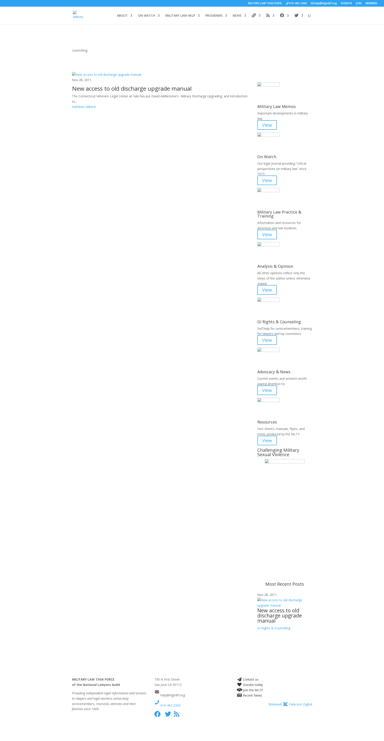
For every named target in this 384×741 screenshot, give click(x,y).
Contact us (250, 679)
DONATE (346, 3)
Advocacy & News (273, 371)
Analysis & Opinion (275, 266)
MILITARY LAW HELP (180, 16)
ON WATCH (146, 16)
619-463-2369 (170, 705)
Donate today (252, 685)
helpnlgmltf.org (325, 3)
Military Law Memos (276, 106)
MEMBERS (371, 3)
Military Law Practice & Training (279, 214)
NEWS (237, 16)
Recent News (252, 695)
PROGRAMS (213, 16)
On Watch (266, 156)
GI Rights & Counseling (279, 321)
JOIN (359, 3)
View (267, 125)
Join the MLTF (252, 690)
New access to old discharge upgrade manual (132, 88)
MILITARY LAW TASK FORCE (265, 3)
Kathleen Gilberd (84, 107)
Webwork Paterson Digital (290, 704)
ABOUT (122, 16)
